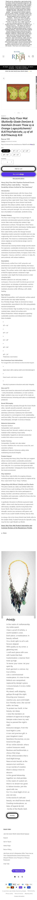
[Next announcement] (34, 24)
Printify (12, 815)
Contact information (19, 896)
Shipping (3, 141)
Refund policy (31, 891)
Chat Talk (6, 864)
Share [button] (5, 533)
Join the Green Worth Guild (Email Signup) (16, 834)
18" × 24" (6, 151)
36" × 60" (6, 154)
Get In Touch (7, 841)
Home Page (6, 845)
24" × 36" (25, 151)
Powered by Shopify (21, 891)
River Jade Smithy (10, 891)
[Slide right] (22, 113)
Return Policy (7, 849)
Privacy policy (9, 893)
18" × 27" (15, 151)
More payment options (18, 178)
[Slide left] (15, 113)
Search (5, 838)
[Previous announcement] (3, 24)
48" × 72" (16, 154)
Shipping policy (29, 893)
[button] (3, 56)
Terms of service (19, 893)
